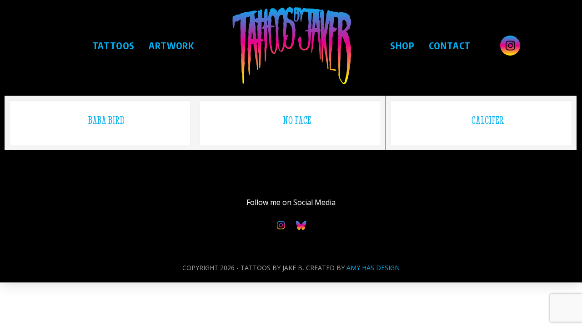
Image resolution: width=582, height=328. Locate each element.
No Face (297, 120)
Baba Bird (106, 120)
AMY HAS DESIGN (373, 267)
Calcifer (488, 120)
